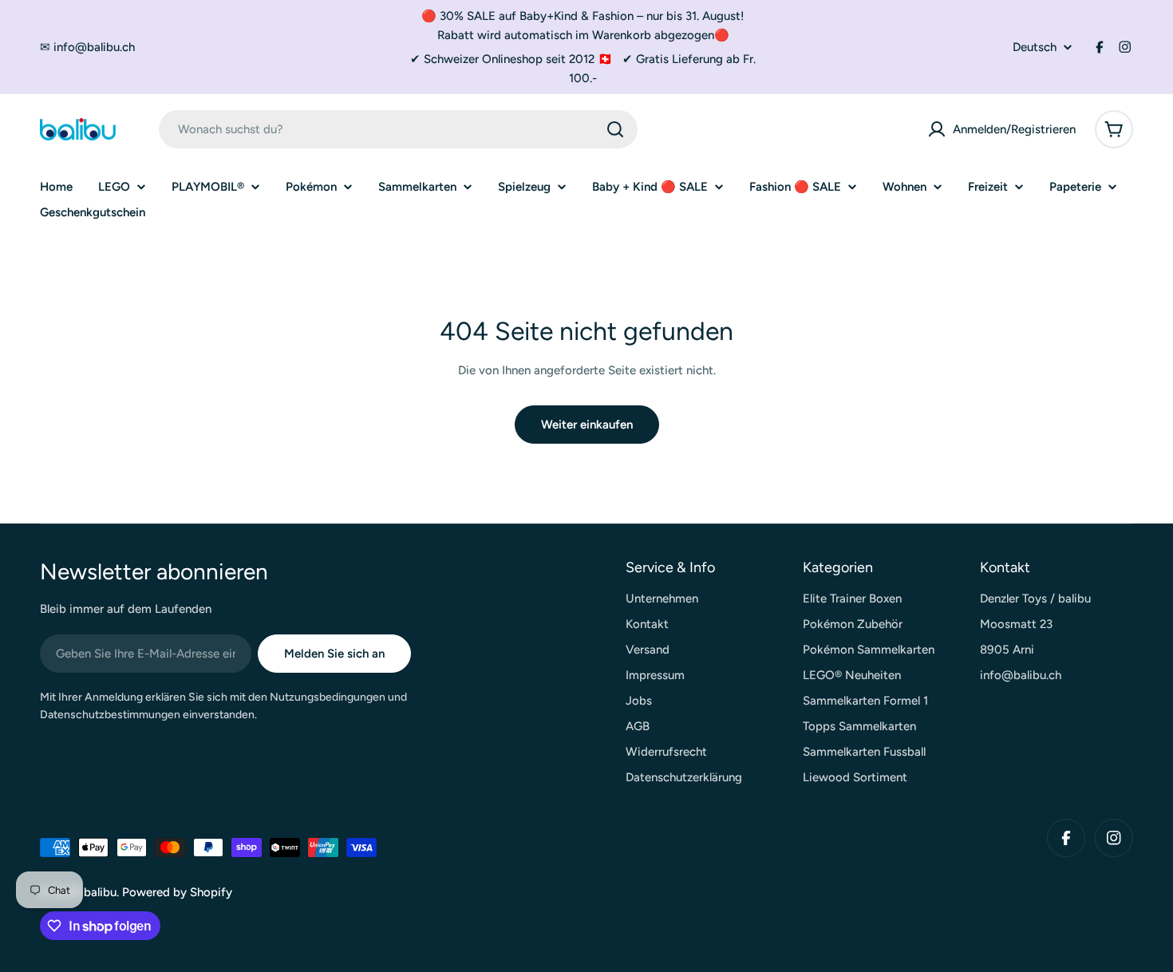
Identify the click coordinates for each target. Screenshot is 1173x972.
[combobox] (398, 129)
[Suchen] (615, 129)
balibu (100, 892)
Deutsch (1034, 47)
